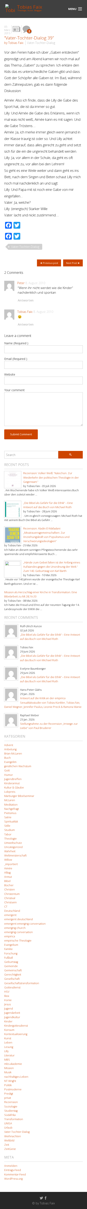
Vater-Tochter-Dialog (41, 43)
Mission (9, 1068)
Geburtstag (11, 962)
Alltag (7, 872)
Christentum (12, 894)
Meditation (11, 804)
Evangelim (10, 762)
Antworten (26, 300)
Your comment (14, 390)
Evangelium (11, 945)
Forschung (10, 953)
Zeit (6, 1145)
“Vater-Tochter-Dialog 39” (29, 38)
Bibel (7, 881)
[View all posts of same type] (16, 29)
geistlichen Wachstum (17, 766)
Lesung (8, 1047)
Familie (8, 949)
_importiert (11, 864)
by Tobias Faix (13, 43)
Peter (20, 283)
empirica (9, 936)
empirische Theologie (17, 940)
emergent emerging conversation (25, 923)
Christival (9, 898)
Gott (7, 770)
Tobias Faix (25, 312)
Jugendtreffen (13, 779)
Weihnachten (12, 1136)
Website (9, 374)
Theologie (10, 838)
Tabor (7, 834)
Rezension (11, 1102)
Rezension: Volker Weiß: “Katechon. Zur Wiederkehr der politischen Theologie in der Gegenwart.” (51, 477)
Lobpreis (9, 792)
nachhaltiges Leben (16, 1077)
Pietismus (10, 813)
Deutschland (12, 911)
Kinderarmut (12, 783)
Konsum (9, 1030)
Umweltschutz (13, 843)
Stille (7, 826)
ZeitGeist (10, 1149)
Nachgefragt (11, 809)
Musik (7, 1072)
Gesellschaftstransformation (21, 983)
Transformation (13, 1119)
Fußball (8, 957)
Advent (8, 745)
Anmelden (10, 1166)
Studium (9, 830)
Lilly (6, 1051)
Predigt (8, 1093)
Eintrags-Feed (12, 1170)
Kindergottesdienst (16, 1025)
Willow (8, 860)
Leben (8, 1042)
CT (5, 906)
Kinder (8, 1021)
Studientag (11, 1111)
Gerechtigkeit (12, 974)
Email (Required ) (15, 359)
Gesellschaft (12, 979)
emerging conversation (18, 932)
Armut (8, 877)
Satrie (7, 817)
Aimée (8, 868)
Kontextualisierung (15, 1034)
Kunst (7, 1038)
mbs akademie (13, 1064)
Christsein (10, 902)
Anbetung (10, 749)
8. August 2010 (35, 283)
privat (7, 1098)
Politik (8, 1085)
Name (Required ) (16, 343)
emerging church (15, 928)
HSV (6, 991)
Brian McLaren (13, 753)
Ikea (6, 996)
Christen (9, 889)
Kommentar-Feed (15, 1174)
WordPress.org (13, 1179)
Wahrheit (9, 851)
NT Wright (10, 1081)
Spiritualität (11, 821)
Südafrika (10, 1115)
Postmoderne (13, 1089)
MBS (7, 1059)
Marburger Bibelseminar (19, 796)
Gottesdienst (12, 987)
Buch (7, 758)
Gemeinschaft (13, 970)
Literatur (9, 1055)
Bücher (9, 885)
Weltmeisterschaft (15, 855)
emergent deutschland (18, 919)
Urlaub (8, 1127)
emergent (10, 915)
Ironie (8, 1000)
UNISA (8, 1123)
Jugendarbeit (12, 1013)
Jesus (7, 1004)
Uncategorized (13, 847)
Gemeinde (11, 966)
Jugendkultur (12, 1017)
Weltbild (9, 1140)
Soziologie (10, 1106)
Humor (8, 775)
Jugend (8, 1008)
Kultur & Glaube (14, 787)
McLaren (9, 800)
